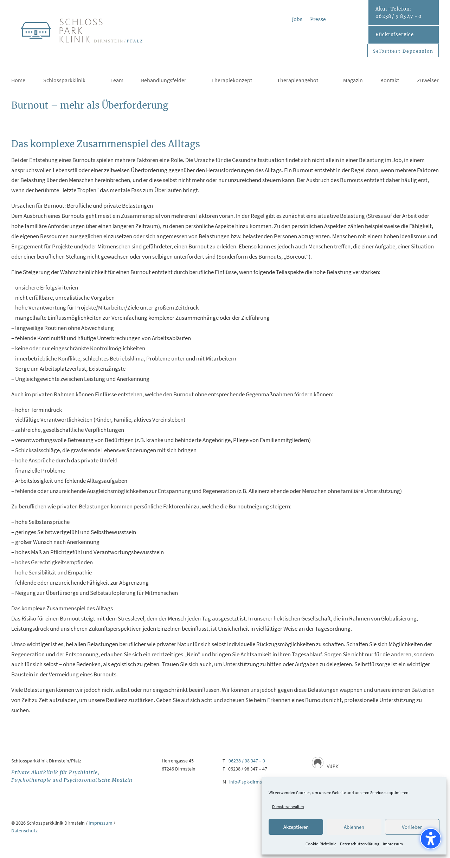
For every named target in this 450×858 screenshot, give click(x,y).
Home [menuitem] (18, 81)
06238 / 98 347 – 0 (247, 761)
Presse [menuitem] (318, 19)
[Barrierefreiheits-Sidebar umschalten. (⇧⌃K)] (430, 838)
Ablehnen (354, 827)
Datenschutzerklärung (359, 843)
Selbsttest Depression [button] (403, 51)
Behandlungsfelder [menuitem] (163, 81)
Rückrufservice (394, 35)
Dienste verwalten (288, 806)
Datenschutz (24, 830)
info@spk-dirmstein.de (252, 782)
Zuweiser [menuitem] (428, 81)
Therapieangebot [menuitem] (297, 81)
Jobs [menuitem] (297, 19)
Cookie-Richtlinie (321, 843)
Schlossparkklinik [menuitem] (64, 81)
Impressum (393, 843)
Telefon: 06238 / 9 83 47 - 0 (398, 12)
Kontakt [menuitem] (389, 81)
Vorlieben (412, 827)
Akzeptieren (296, 827)
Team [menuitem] (116, 81)
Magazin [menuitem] (353, 81)
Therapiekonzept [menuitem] (231, 81)
